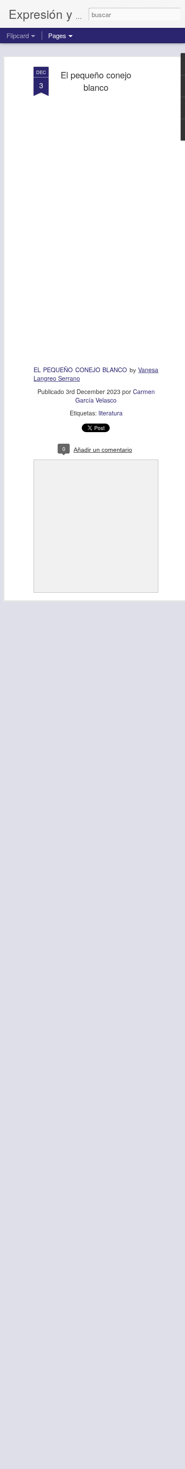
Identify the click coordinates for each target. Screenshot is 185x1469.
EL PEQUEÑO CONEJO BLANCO (80, 369)
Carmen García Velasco (115, 395)
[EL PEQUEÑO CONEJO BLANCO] (96, 229)
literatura (111, 413)
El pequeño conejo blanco (96, 81)
